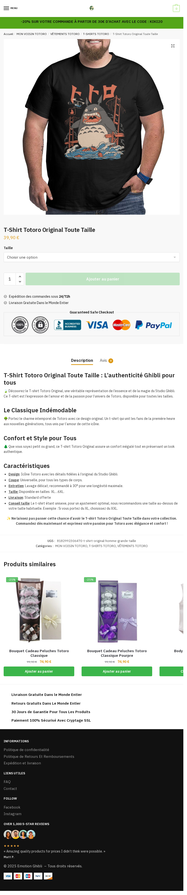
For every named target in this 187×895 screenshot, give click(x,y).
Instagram (12, 813)
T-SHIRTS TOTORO (96, 34)
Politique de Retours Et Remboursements (39, 756)
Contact (10, 788)
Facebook (12, 807)
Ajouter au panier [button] (39, 671)
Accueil (8, 34)
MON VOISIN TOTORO (32, 34)
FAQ (7, 781)
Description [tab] (82, 360)
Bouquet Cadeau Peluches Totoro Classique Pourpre (117, 653)
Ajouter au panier (102, 279)
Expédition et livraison (22, 763)
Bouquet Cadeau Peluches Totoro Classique (39, 653)
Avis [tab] (103, 360)
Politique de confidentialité (26, 749)
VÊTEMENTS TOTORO (65, 34)
